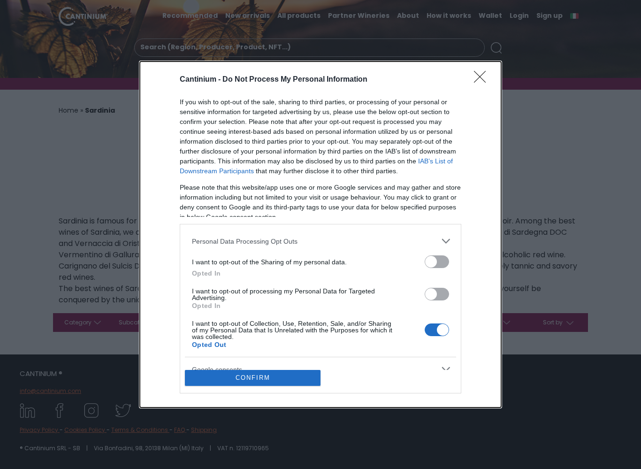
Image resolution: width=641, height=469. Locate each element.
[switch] (437, 261)
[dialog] (320, 234)
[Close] (483, 80)
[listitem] (320, 241)
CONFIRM (253, 377)
